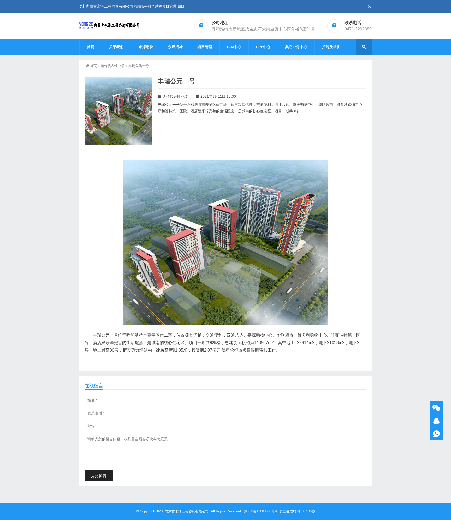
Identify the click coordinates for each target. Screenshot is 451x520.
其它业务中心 (296, 47)
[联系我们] (436, 420)
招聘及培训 (331, 47)
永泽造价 (146, 47)
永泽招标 (175, 47)
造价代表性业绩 (112, 66)
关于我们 (116, 47)
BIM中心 (234, 47)
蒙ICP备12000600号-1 (260, 511)
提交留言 (99, 476)
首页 (90, 47)
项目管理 (205, 47)
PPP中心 (263, 47)
